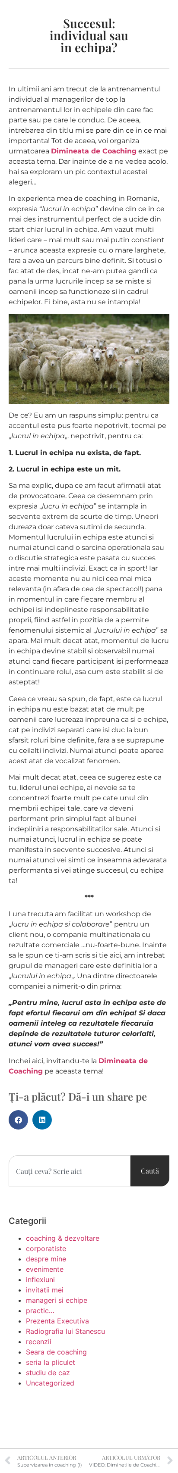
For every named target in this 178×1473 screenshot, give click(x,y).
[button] (18, 1120)
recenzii (38, 1341)
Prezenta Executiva (57, 1321)
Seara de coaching (56, 1352)
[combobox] (69, 1170)
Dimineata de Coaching (94, 151)
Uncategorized (50, 1383)
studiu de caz (48, 1372)
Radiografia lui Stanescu (65, 1331)
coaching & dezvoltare (62, 1238)
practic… (40, 1310)
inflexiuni (40, 1279)
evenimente (45, 1269)
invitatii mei (45, 1290)
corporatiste (46, 1248)
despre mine (46, 1259)
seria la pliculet (50, 1362)
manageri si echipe (56, 1300)
